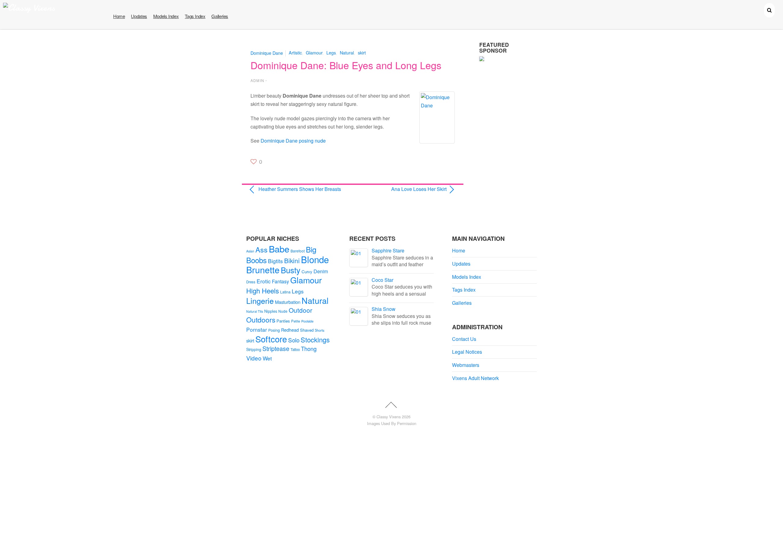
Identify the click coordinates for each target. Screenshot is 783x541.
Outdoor (300, 310)
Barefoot (298, 250)
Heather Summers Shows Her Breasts (299, 188)
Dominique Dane (266, 52)
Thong (309, 349)
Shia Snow (383, 308)
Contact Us (464, 338)
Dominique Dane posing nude (293, 140)
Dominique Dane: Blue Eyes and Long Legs (345, 65)
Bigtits (275, 261)
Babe (279, 248)
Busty (290, 269)
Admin (257, 80)
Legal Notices (467, 351)
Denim (321, 271)
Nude (283, 311)
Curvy (307, 271)
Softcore (271, 339)
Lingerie (260, 300)
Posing (274, 330)
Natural (347, 52)
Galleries (219, 16)
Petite (295, 321)
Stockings (315, 339)
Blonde (315, 259)
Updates (139, 16)
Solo (293, 340)
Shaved (307, 330)
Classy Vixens (389, 417)
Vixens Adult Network (475, 378)
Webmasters (465, 364)
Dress (250, 281)
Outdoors (260, 320)
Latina (285, 292)
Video (254, 358)
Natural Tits (254, 311)
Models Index (166, 16)
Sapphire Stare (388, 250)
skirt (362, 52)
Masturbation (287, 302)
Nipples (270, 311)
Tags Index (195, 16)
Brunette (263, 269)
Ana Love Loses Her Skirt (403, 188)
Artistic (295, 52)
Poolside (307, 321)
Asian (250, 251)
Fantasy (280, 281)
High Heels (262, 290)
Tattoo (295, 349)
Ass (261, 249)
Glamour (314, 52)
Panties (283, 321)
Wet (267, 358)
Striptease (275, 348)
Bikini (292, 260)
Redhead (290, 329)
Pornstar (256, 329)
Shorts (320, 330)
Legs (331, 52)
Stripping (253, 349)
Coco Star (382, 279)
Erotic (264, 281)
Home (119, 16)
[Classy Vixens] (29, 8)
